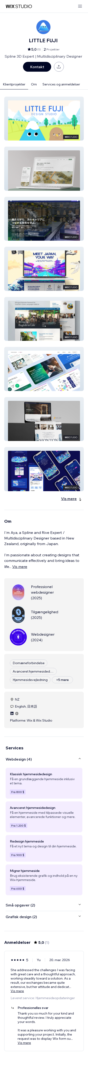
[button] (44, 119)
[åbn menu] (80, 6)
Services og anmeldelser (61, 84)
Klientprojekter (14, 84)
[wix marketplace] (19, 6)
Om (34, 84)
